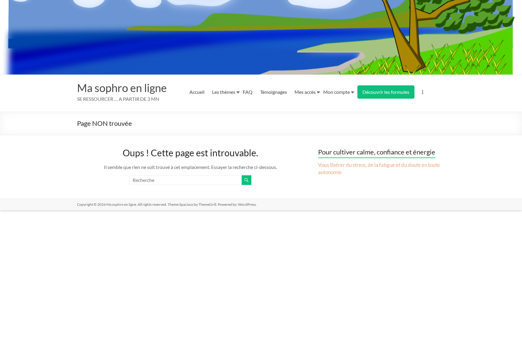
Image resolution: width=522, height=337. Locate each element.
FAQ (248, 92)
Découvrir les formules (385, 92)
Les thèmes (223, 92)
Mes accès (305, 92)
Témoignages (273, 92)
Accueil (197, 92)
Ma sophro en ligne (122, 87)
